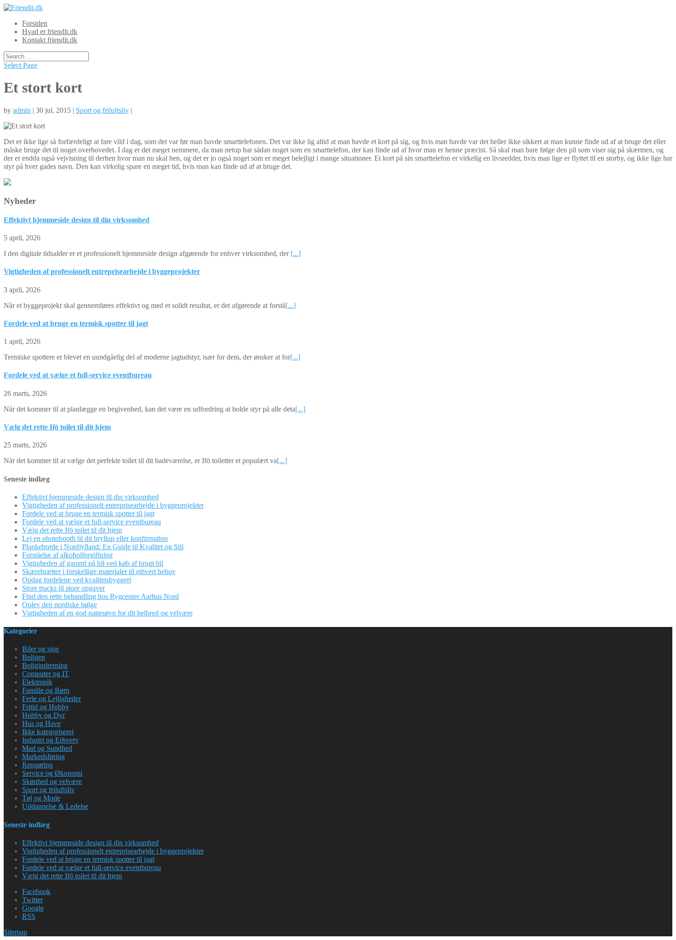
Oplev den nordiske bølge (59, 605)
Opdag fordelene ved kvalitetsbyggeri (76, 580)
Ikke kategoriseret (48, 732)
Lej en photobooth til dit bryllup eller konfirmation (95, 538)
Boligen (33, 657)
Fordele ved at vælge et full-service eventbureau (78, 375)
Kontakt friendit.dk (49, 40)
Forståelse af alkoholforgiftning (67, 555)
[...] (296, 253)
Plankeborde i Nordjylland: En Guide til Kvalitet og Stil (102, 547)
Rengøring (37, 765)
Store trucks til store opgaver (63, 588)
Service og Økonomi (52, 773)
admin (22, 110)
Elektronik (37, 682)
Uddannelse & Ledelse (55, 806)
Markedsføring (43, 756)
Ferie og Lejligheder (51, 698)
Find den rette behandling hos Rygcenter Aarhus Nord (100, 596)
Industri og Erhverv (50, 740)
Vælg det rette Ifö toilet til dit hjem (57, 427)
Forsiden (34, 23)
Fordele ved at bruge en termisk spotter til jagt (76, 323)
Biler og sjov (40, 649)
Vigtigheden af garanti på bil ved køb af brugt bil (92, 563)
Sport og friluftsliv (102, 110)
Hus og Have (41, 723)
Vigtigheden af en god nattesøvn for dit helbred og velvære (107, 613)
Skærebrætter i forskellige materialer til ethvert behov (99, 571)
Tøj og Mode (41, 798)
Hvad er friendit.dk (49, 31)
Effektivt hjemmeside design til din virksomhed (76, 220)
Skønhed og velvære (52, 781)
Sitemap (15, 932)
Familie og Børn (45, 690)
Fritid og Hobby (45, 707)
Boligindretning (45, 665)
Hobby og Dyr (43, 715)
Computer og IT (45, 674)
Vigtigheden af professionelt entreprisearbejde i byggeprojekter (102, 271)
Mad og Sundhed (47, 748)
